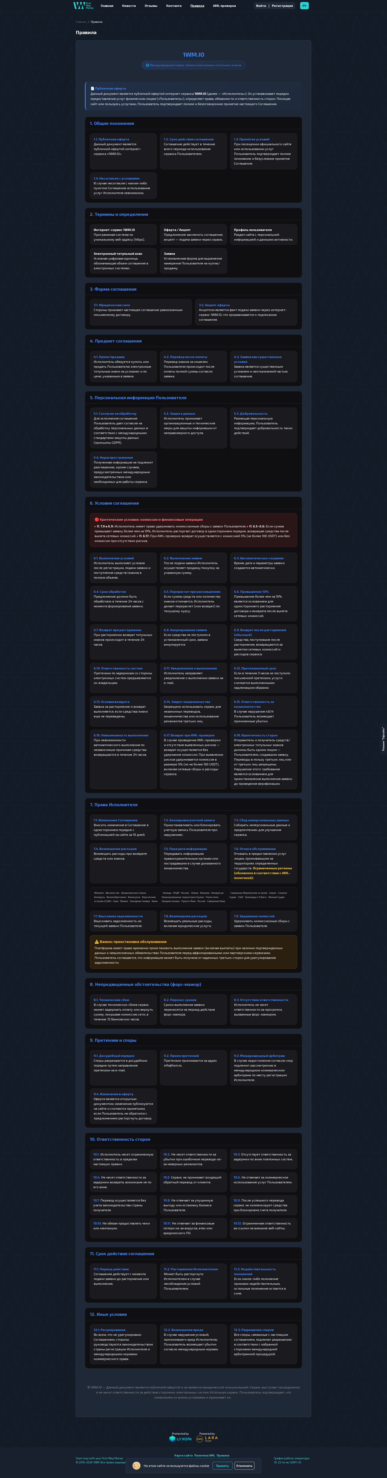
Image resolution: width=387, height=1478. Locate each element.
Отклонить (244, 1466)
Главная (107, 5)
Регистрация (282, 5)
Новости (129, 5)
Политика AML (204, 1455)
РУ (304, 5)
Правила (197, 5)
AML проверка (224, 5)
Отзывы (151, 5)
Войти (261, 5)
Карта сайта (183, 1455)
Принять (222, 1466)
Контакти (174, 5)
